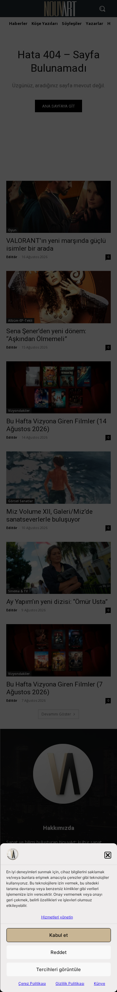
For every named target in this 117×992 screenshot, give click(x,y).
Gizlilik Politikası (70, 983)
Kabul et (58, 935)
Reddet (59, 952)
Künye (99, 983)
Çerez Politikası (32, 983)
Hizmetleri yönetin (57, 917)
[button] (108, 855)
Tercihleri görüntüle (58, 969)
